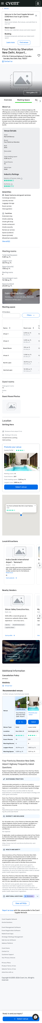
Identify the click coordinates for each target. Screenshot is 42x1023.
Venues (6, 8)
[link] (17, 600)
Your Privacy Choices (8, 957)
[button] (17, 315)
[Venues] (38, 3)
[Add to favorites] (39, 55)
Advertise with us (7, 972)
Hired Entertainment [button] (18, 625)
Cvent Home (6, 948)
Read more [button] (9, 572)
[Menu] (2, 3)
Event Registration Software (11, 930)
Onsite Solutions (7, 922)
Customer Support (8, 954)
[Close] (36, 15)
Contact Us (5, 951)
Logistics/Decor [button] (9, 627)
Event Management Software (11, 927)
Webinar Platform (7, 943)
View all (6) (6, 241)
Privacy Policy (6, 962)
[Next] (40, 100)
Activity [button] (7, 625)
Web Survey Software (9, 940)
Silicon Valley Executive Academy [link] (17, 609)
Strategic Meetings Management (12, 937)
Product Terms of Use (9, 966)
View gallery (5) (31, 93)
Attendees (6, 312)
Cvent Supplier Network (9, 919)
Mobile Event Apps (7, 933)
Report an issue (8, 910)
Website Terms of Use (9, 969)
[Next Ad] (39, 468)
